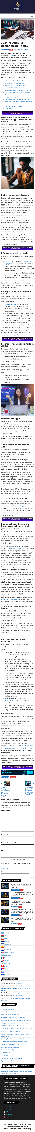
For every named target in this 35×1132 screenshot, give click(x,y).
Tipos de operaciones (8, 1061)
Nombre (4, 835)
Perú (5, 966)
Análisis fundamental (7, 1009)
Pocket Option (17, 983)
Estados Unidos (9, 952)
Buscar (3, 872)
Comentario (6, 810)
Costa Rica (7, 944)
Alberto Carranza (22, 49)
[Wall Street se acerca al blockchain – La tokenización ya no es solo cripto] (5, 920)
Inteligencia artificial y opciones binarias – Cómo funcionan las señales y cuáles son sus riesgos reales (22, 911)
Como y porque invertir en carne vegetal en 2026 (16, 1028)
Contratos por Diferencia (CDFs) (18, 548)
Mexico (6, 958)
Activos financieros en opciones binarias (13, 1017)
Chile (5, 938)
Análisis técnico (6, 1012)
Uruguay (6, 972)
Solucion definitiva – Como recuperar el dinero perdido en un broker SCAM (17, 988)
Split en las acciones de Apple (14, 85)
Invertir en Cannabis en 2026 (10, 1044)
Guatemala (7, 955)
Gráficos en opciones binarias (10, 1031)
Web (2, 851)
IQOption (7, 1111)
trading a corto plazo (25, 506)
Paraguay (7, 963)
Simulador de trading (7, 1050)
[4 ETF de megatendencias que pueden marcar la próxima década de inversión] (5, 895)
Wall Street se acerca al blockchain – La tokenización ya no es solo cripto (22, 919)
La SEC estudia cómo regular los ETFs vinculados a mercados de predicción (21, 885)
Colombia (7, 941)
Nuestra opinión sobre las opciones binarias (14, 1041)
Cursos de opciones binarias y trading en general (16, 1020)
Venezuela (7, 974)
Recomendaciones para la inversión (16, 106)
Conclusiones (9, 108)
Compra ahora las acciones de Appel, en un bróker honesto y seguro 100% (17, 113)
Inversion (13, 777)
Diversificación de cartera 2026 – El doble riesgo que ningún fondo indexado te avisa (21, 902)
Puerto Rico (7, 969)
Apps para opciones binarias (10, 1014)
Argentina (7, 933)
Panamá (6, 960)
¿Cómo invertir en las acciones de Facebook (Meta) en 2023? (5, 792)
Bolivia (6, 936)
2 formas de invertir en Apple (14, 88)
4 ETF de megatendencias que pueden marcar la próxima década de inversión (22, 894)
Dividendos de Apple (11, 97)
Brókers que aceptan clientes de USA (12, 1026)
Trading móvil (5, 1052)
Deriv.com (8, 1109)
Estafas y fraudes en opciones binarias (13, 1039)
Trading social (5, 1055)
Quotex (7, 1116)
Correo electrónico (8, 843)
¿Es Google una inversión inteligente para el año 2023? (29, 791)
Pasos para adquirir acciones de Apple (17, 90)
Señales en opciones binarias (10, 1047)
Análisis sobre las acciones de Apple (16, 99)
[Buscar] (32, 875)
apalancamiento (9, 700)
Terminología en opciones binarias (11, 1058)
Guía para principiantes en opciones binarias (15, 1023)
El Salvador (7, 949)
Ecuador (6, 947)
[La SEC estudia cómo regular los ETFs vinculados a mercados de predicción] (5, 886)
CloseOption (8, 1106)
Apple (11, 55)
